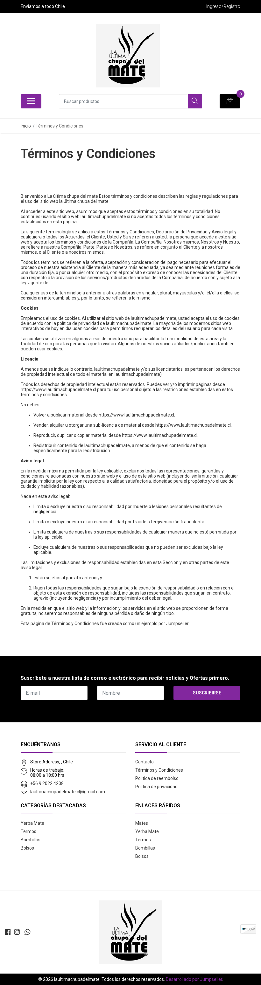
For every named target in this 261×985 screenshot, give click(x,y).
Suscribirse (207, 692)
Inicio (26, 125)
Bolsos (27, 848)
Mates (141, 823)
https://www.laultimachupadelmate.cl (58, 389)
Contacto (144, 761)
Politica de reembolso (157, 778)
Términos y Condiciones (159, 770)
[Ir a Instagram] (17, 932)
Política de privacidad (156, 786)
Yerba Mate (32, 823)
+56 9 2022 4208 (47, 783)
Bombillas (30, 839)
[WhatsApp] (27, 932)
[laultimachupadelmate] (128, 55)
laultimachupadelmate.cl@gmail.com (67, 791)
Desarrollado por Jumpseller (194, 979)
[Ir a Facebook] (8, 932)
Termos (28, 831)
